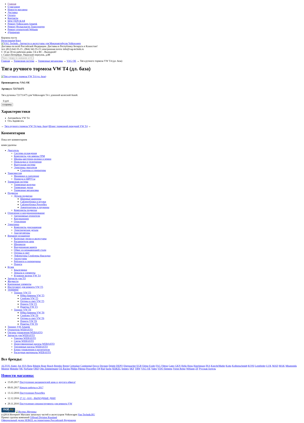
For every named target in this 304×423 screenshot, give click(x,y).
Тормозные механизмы (50, 61)
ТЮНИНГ (13, 289)
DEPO (119, 366)
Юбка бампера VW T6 (32, 312)
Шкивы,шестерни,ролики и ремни (32, 159)
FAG (158, 366)
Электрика (13, 224)
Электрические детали (26, 230)
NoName (28, 368)
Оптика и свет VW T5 (32, 301)
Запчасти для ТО (17, 278)
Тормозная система (24, 61)
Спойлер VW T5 (29, 298)
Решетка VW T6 (29, 324)
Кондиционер (21, 218)
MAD (275, 366)
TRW (137, 368)
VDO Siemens (165, 368)
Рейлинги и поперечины (27, 261)
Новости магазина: (17, 375)
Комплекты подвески (25, 210)
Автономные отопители (27, 216)
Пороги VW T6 (28, 321)
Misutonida (291, 366)
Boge (43, 366)
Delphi (112, 366)
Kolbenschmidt (239, 366)
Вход (18, 40)
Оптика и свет (21, 252)
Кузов (11, 267)
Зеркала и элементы (24, 272)
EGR (139, 366)
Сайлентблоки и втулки (33, 201)
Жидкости (13, 281)
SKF (132, 368)
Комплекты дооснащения (27, 227)
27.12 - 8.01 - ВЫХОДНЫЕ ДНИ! (38, 398)
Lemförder (260, 366)
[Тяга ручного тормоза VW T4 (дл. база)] (23, 76)
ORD (36, 368)
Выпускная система (24, 164)
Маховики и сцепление (26, 176)
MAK (282, 366)
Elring (145, 366)
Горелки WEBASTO (25, 338)
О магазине (14, 6)
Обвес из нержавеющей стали (30, 250)
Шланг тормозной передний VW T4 (68, 126)
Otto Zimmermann (49, 368)
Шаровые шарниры (30, 198)
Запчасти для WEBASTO (21, 335)
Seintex (125, 368)
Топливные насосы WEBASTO (31, 346)
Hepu (190, 366)
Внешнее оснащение (19, 235)
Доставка (13, 12)
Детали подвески (23, 196)
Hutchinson (199, 366)
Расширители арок (24, 241)
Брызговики (20, 270)
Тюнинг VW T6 (22, 309)
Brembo (58, 366)
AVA (24, 366)
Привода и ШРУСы (24, 179)
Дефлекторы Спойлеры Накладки (32, 255)
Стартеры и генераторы (33, 170)
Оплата (12, 15)
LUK (269, 366)
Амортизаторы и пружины (34, 207)
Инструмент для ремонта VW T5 (25, 287)
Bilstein (36, 366)
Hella (184, 366)
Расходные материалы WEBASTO (32, 352)
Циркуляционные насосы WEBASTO (34, 344)
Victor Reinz (179, 368)
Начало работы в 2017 (31, 387)
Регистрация (8, 40)
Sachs (108, 368)
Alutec (13, 366)
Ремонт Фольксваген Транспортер (26, 26)
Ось (10, 121)
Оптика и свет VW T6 (32, 318)
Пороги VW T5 (28, 304)
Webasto (190, 368)
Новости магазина (17, 9)
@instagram (14, 32)
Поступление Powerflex (32, 393)
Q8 (98, 368)
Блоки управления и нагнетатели (32, 349)
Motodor (14, 368)
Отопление (20, 221)
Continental (86, 366)
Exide (152, 366)
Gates (171, 366)
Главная (12, 4)
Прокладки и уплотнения (27, 161)
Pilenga (82, 368)
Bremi (66, 366)
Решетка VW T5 (29, 307)
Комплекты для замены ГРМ (29, 156)
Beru (29, 366)
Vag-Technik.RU (86, 414)
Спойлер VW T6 (29, 315)
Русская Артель (207, 368)
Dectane (104, 366)
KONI (251, 366)
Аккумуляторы (22, 233)
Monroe (5, 368)
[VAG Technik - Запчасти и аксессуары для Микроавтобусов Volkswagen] (41, 43)
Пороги (18, 264)
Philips (74, 368)
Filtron (164, 366)
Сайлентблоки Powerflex (33, 204)
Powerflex (91, 368)
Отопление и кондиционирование (26, 213)
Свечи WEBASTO (24, 341)
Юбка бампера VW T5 (32, 295)
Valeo (154, 368)
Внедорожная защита (25, 247)
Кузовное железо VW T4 (27, 275)
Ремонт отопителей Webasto (23, 29)
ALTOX (5, 366)
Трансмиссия (15, 173)
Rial (103, 368)
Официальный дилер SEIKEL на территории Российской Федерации (38, 420)
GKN (178, 366)
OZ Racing (64, 368)
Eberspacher (130, 366)
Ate (19, 366)
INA (208, 366)
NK (21, 368)
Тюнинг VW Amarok (19, 326)
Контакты (13, 18)
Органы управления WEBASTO (25, 332)
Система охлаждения (25, 153)
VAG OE (71, 61)
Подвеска (13, 193)
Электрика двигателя (25, 167)
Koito (228, 366)
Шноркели (19, 244)
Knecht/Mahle (218, 366)
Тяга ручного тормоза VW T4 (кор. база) (26, 126)
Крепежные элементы (19, 284)
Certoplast (75, 366)
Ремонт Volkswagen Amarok (22, 23)
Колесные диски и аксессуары (30, 238)
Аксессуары (20, 258)
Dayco (95, 366)
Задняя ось (18, 121)
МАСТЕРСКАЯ (16, 21)
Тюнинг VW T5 (22, 292)
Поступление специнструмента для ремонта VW (45, 403)
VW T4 (25, 118)
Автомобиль (14, 118)
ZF (196, 368)
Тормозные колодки (24, 184)
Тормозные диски (23, 187)
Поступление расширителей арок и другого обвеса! (48, 382)
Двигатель (13, 150)
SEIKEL (116, 368)
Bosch (50, 366)
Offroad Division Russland (43, 417)
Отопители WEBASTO (20, 329)
